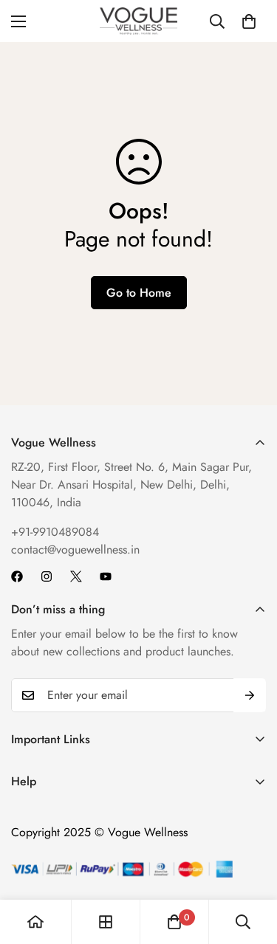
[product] (35, 922)
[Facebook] (17, 576)
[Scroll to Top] (250, 866)
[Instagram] (46, 576)
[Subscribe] (249, 695)
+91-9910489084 (55, 531)
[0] (249, 21)
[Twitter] (76, 576)
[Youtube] (106, 576)
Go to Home (138, 292)
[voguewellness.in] (138, 21)
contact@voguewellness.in (75, 549)
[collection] (105, 921)
